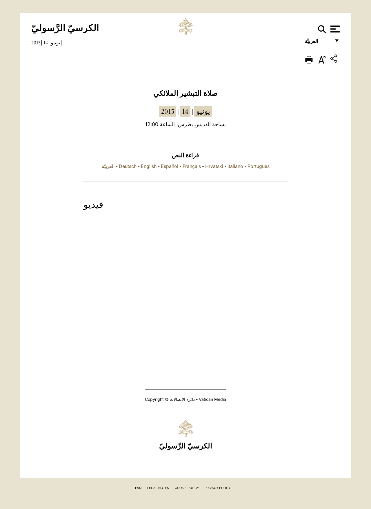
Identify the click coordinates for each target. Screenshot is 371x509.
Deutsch (128, 166)
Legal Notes (158, 488)
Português (259, 166)
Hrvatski (214, 166)
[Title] (334, 60)
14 (45, 42)
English (149, 166)
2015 (36, 42)
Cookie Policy (187, 488)
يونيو (55, 42)
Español (169, 166)
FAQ (138, 488)
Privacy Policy (217, 488)
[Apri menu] (334, 29)
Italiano (235, 166)
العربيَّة (317, 42)
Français (192, 166)
